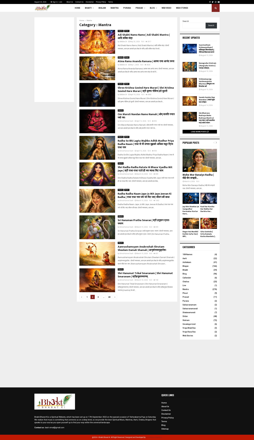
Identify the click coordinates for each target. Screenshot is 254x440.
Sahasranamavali (190, 309)
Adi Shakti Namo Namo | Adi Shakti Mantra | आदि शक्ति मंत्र (144, 36)
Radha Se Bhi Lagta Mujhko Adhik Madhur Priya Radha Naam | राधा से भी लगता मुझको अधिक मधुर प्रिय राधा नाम (146, 144)
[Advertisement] (54, 59)
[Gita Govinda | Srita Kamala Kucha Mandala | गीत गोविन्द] (208, 223)
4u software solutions (154, 437)
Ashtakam (187, 262)
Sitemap (165, 429)
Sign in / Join (57, 2)
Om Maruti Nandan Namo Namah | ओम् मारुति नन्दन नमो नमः (146, 116)
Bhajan (102, 8)
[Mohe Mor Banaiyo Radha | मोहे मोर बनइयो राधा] (200, 160)
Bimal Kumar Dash (126, 121)
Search (186, 21)
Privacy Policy (101, 2)
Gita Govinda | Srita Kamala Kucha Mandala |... (208, 234)
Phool (185, 293)
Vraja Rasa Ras (189, 332)
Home (77, 8)
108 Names (187, 254)
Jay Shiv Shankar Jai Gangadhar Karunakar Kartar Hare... (191, 210)
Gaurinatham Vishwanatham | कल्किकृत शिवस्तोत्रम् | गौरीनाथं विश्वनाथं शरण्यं (206, 48)
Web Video (166, 8)
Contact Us (79, 2)
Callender (187, 278)
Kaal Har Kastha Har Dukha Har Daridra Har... (207, 209)
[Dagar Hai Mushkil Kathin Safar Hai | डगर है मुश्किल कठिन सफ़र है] (191, 223)
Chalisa (186, 282)
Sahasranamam (189, 305)
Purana (127, 8)
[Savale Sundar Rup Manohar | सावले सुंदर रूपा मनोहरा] (190, 101)
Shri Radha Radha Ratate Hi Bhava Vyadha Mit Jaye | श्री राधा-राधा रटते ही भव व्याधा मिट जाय (145, 169)
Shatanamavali (189, 312)
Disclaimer (90, 2)
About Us (69, 2)
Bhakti (88, 8)
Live (184, 285)
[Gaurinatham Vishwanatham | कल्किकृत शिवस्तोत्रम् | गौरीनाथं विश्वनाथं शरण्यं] (190, 48)
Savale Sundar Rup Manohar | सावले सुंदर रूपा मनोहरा (207, 100)
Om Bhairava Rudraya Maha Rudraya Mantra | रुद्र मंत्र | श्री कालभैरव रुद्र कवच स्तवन (207, 118)
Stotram (186, 320)
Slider (127, 31)
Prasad (139, 8)
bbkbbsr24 (123, 42)
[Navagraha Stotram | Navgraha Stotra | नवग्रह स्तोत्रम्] (190, 67)
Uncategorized (189, 324)
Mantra (115, 8)
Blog (152, 8)
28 (109, 297)
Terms (110, 2)
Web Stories (182, 8)
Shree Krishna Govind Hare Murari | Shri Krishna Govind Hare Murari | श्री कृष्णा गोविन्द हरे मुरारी (146, 89)
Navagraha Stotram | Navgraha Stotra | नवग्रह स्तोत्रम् (207, 65)
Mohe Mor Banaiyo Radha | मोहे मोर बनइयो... (198, 176)
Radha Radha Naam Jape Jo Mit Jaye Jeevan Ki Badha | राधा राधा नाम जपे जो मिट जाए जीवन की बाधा (144, 195)
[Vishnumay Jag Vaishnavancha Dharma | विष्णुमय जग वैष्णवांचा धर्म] (190, 82)
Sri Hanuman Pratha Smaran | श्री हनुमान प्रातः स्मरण (144, 222)
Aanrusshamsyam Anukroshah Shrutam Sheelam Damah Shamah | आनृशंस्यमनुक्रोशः (142, 248)
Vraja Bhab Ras (189, 328)
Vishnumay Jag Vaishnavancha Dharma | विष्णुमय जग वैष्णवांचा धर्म (206, 82)
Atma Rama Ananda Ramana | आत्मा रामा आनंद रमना (146, 61)
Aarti (185, 258)
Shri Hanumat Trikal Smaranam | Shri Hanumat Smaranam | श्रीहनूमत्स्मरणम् (145, 275)
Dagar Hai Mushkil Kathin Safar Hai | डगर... (190, 234)
